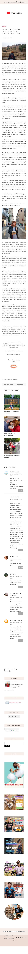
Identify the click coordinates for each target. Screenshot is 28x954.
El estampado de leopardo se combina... (12, 456)
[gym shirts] (14, 919)
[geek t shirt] (14, 853)
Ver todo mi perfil (8, 690)
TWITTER (13, 351)
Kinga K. (13, 574)
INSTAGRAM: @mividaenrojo (14, 354)
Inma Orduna (6, 37)
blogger (4, 26)
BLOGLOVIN (19, 351)
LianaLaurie (14, 556)
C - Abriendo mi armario (15, 594)
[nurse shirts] (14, 810)
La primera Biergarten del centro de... (11, 412)
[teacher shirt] (14, 831)
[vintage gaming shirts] (14, 897)
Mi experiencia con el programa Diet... (10, 434)
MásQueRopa (14, 472)
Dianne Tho (14, 497)
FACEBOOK (8, 351)
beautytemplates (8, 936)
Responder (21, 490)
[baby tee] (14, 875)
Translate (16, 731)
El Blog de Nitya (16, 620)
